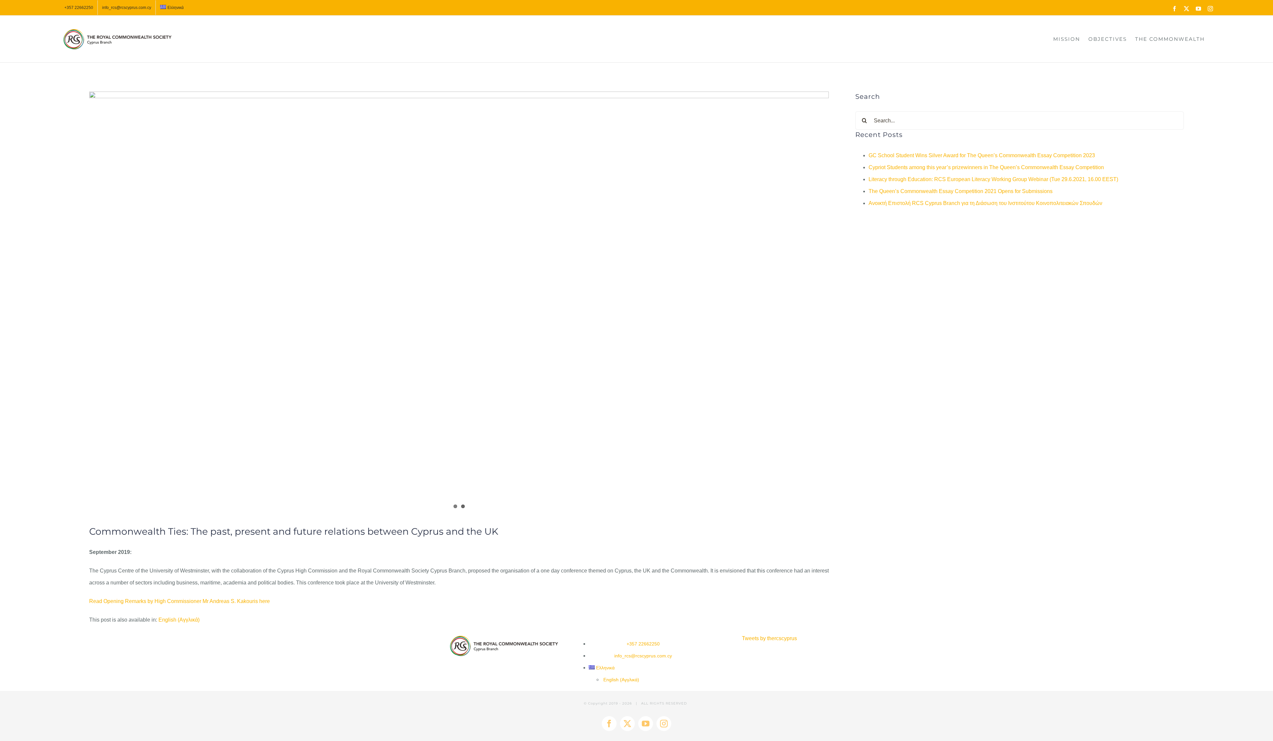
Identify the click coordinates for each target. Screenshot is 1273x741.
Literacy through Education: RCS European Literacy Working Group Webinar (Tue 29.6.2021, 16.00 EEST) (993, 179)
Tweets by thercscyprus (769, 638)
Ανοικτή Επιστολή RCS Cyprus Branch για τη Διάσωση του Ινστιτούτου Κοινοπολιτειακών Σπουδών (985, 203)
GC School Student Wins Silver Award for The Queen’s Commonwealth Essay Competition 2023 (982, 155)
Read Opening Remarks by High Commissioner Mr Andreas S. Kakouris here (179, 601)
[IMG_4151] (459, 304)
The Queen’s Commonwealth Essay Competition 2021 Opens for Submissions (961, 191)
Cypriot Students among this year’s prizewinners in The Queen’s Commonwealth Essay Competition (986, 167)
